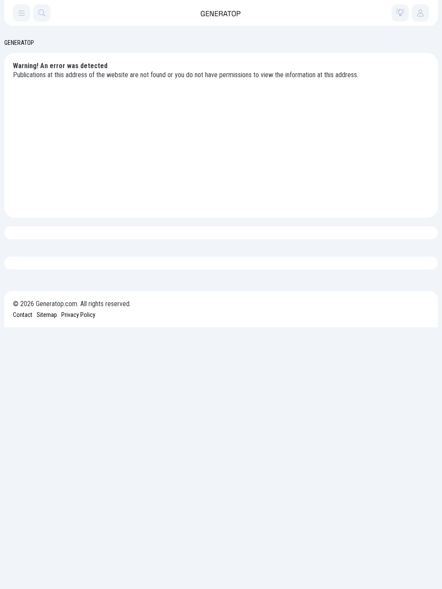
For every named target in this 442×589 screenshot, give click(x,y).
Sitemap (47, 314)
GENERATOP (19, 42)
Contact (22, 314)
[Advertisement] (221, 144)
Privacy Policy (78, 314)
